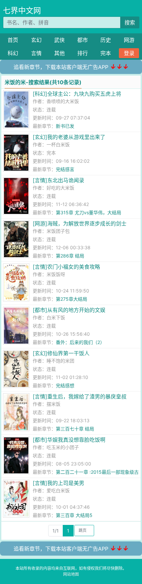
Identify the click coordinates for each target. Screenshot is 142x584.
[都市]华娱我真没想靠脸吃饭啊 (69, 439)
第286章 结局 (70, 255)
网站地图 (71, 574)
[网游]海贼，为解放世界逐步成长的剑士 (79, 223)
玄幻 (36, 40)
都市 (82, 40)
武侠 (59, 40)
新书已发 (65, 126)
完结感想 (65, 385)
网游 (129, 40)
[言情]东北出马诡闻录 (58, 180)
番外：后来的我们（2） (80, 342)
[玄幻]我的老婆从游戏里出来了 (69, 137)
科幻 (13, 53)
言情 (36, 53)
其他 (59, 53)
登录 (129, 53)
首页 (13, 40)
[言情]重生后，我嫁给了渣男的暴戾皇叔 (79, 396)
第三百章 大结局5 (74, 515)
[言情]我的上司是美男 (58, 483)
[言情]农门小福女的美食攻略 (66, 266)
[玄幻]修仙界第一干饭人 (61, 353)
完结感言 (65, 169)
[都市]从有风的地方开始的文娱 (69, 310)
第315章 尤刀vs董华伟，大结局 (88, 212)
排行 (82, 53)
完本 (105, 53)
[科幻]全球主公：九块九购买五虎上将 (77, 93)
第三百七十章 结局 (75, 428)
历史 (105, 40)
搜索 (129, 22)
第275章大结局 (71, 299)
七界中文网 (22, 10)
